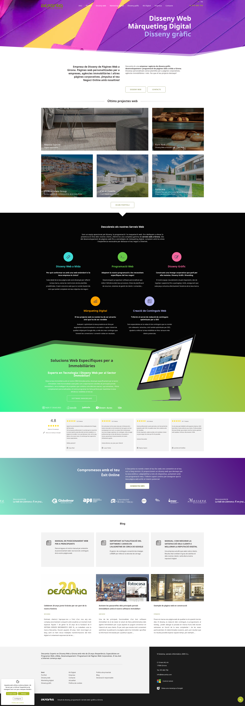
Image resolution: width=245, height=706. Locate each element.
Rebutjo (23, 694)
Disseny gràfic (133, 5)
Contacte (169, 5)
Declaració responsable (104, 678)
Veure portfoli (122, 205)
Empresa (158, 5)
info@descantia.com (164, 674)
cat (198, 1)
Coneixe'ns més (137, 486)
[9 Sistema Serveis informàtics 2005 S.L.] (52, 7)
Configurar (17, 699)
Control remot (168, 681)
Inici (80, 5)
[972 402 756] (241, 699)
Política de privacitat (103, 672)
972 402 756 (197, 5)
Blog (98, 675)
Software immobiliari (82, 398)
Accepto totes (11, 694)
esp (202, 1)
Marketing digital (117, 5)
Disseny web (101, 5)
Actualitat (72, 680)
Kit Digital (147, 5)
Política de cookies (75, 683)
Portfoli (89, 5)
